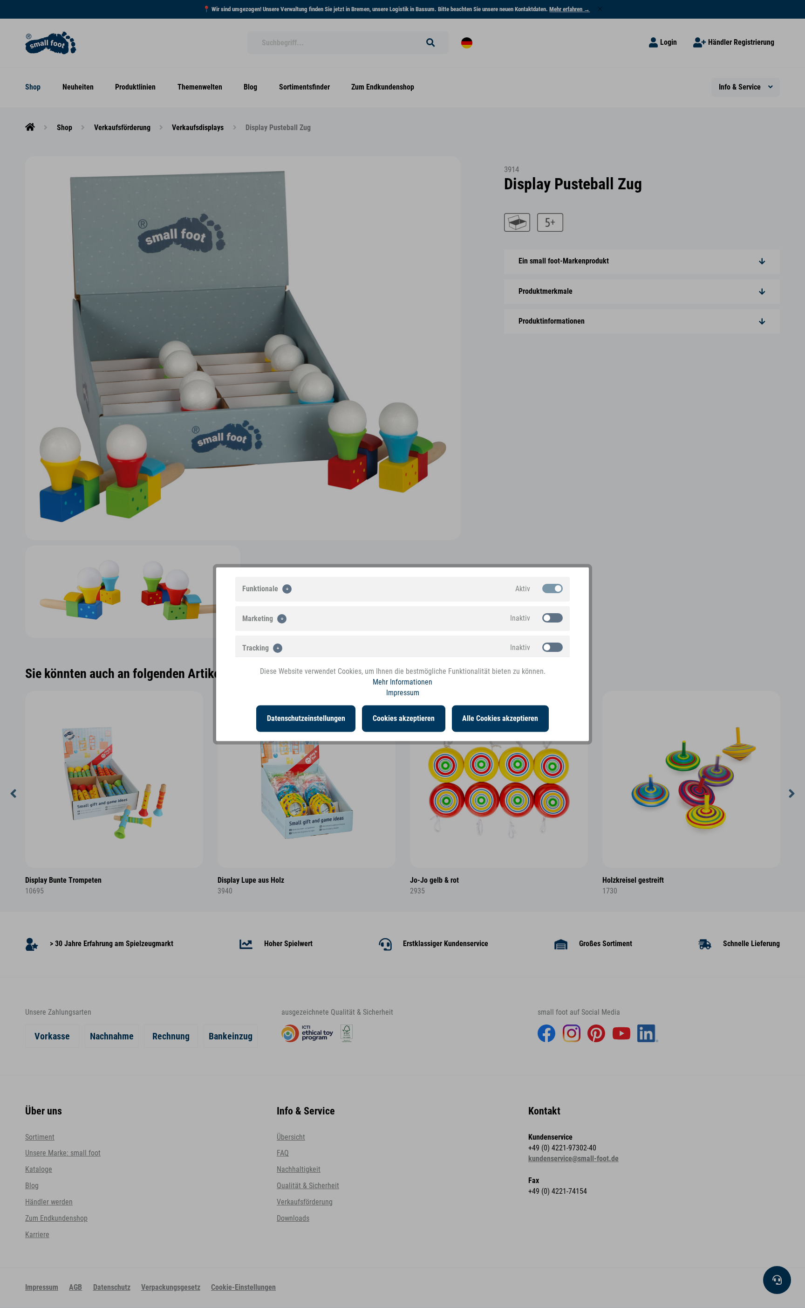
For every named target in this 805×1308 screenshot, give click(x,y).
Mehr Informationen (402, 682)
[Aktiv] (552, 588)
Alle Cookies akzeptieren (500, 718)
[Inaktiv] (552, 617)
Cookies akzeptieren (404, 718)
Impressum (402, 693)
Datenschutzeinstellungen (306, 718)
